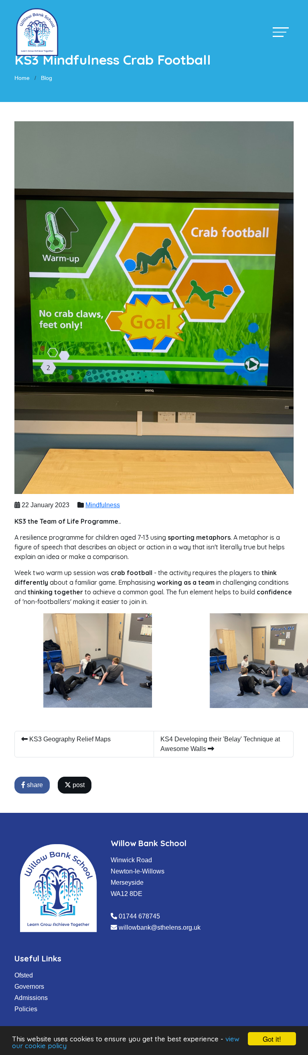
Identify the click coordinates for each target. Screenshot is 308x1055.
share (34, 785)
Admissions (31, 997)
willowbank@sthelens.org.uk (160, 927)
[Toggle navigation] (281, 32)
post (78, 785)
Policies (25, 1009)
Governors (29, 986)
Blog (46, 78)
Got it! (272, 1039)
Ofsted (23, 975)
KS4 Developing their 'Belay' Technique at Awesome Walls (220, 744)
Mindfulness (102, 505)
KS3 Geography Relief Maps (69, 739)
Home (22, 78)
